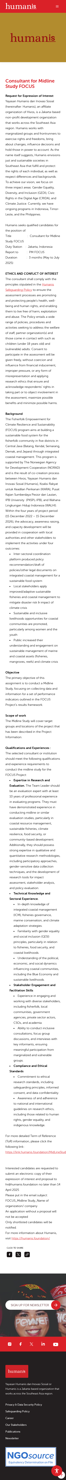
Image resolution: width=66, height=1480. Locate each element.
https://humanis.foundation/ (31, 1238)
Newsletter (12, 1438)
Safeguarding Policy (17, 1411)
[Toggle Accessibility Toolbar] (57, 1471)
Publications (12, 1431)
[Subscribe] (56, 1305)
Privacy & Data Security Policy (23, 1404)
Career (9, 1418)
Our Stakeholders (16, 1424)
